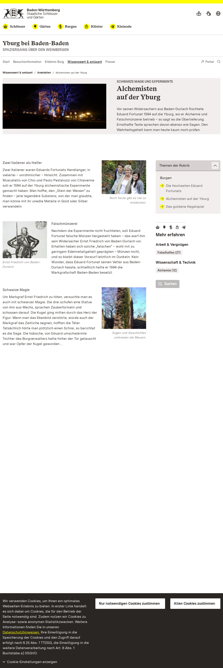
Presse (110, 62)
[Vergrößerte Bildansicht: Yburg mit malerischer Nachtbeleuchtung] (54, 106)
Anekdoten (44, 72)
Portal (209, 62)
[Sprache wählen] (218, 14)
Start (6, 62)
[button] (188, 165)
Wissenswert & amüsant (85, 62)
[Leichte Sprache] (199, 14)
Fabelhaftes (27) (169, 252)
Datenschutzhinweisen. (21, 632)
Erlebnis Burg (54, 62)
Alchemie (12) (167, 270)
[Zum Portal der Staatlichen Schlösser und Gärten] (31, 13)
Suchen (170, 284)
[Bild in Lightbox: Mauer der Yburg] (124, 308)
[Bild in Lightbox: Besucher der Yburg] (124, 177)
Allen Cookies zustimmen (194, 603)
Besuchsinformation (27, 62)
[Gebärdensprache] (208, 14)
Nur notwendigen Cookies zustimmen (129, 603)
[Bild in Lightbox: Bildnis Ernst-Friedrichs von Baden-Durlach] (25, 239)
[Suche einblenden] (218, 61)
